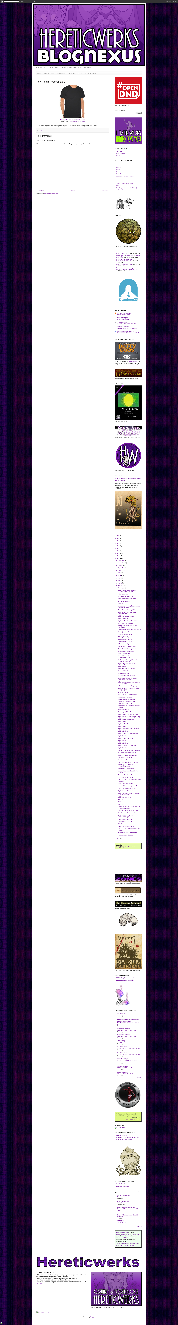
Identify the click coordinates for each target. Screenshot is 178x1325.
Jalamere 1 (121, 604)
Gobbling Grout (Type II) (125, 642)
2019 (118, 541)
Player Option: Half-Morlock (126, 826)
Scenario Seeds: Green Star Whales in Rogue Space (129, 689)
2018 (118, 543)
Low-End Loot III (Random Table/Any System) (129, 829)
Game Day (120, 1015)
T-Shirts (43, 131)
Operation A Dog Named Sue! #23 (126, 324)
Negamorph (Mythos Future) (126, 712)
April (119, 581)
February (121, 586)
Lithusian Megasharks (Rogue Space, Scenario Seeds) (129, 683)
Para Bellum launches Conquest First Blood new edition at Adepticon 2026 (127, 268)
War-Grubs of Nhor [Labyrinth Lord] (128, 762)
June (119, 576)
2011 (118, 839)
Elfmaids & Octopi (122, 1059)
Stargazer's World (122, 1072)
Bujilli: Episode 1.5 (123, 743)
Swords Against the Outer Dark (126, 1207)
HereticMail (39, 1284)
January (120, 588)
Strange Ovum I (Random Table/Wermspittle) (125, 816)
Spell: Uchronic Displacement (126, 813)
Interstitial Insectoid (124, 601)
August (120, 571)
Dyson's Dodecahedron (124, 1029)
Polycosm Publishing (122, 1186)
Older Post (105, 191)
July (119, 573)
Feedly (118, 847)
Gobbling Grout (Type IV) (125, 637)
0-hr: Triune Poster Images (124, 1140)
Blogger (92, 1317)
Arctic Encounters (121, 1135)
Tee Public (119, 151)
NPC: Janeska (122, 824)
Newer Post (40, 191)
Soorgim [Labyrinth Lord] (125, 822)
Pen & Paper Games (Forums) (125, 176)
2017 (118, 546)
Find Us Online (49, 73)
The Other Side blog (122, 1066)
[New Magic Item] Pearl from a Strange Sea (128, 1023)
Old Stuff (72, 73)
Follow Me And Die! (123, 327)
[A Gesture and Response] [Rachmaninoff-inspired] (124, 260)
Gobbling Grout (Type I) (124, 644)
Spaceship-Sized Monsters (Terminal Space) (129, 706)
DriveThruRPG (120, 154)
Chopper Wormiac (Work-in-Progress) (129, 750)
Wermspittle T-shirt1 (67, 120)
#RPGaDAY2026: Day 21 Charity (126, 1068)
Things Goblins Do (122, 1222)
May (119, 578)
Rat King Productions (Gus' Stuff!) (126, 188)
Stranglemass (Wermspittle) (126, 651)
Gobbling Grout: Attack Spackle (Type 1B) (130, 630)
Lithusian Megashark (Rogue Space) (128, 686)
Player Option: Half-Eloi (125, 819)
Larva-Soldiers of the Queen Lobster (128, 786)
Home (39, 73)
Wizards (119, 1042)
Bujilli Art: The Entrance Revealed (128, 734)
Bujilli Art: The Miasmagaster (126, 724)
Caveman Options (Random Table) (128, 811)
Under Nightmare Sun (123, 319)
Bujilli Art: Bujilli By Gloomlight (127, 746)
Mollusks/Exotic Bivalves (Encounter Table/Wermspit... (129, 807)
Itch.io (118, 156)
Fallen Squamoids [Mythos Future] (128, 599)
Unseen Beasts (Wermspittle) (126, 699)
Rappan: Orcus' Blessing (123, 315)
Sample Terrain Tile (124, 654)
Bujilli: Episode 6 (123, 722)
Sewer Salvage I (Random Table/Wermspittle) (125, 656)
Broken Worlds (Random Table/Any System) (128, 772)
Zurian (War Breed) (123, 632)
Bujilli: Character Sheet (124, 797)
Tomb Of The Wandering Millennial (127, 1215)
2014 (118, 553)
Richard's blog (133, 362)
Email (133, 847)
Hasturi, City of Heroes (123, 1197)
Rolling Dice (120, 1203)
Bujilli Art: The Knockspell (125, 738)
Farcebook (119, 172)
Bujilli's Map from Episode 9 (126, 664)
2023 (118, 536)
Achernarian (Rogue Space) (126, 769)
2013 (118, 556)
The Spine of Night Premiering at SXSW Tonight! (128, 1209)
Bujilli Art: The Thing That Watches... (128, 621)
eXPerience (120, 1216)
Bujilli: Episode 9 (123, 666)
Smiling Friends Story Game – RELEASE (128, 333)
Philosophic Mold (123, 594)
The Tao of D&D (121, 1014)
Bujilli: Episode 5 (123, 726)
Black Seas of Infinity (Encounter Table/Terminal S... (128, 660)
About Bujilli (121, 799)
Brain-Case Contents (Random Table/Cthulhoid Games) (127, 591)
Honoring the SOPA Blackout (126, 676)
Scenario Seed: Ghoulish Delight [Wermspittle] (127, 613)
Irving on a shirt (123, 692)
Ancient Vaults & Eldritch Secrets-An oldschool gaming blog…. (128, 1020)
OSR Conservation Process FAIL (127, 753)
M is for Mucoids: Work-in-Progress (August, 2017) (128, 480)
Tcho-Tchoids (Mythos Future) (127, 788)
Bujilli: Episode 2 (123, 741)
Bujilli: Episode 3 (123, 736)
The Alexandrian (122, 1047)
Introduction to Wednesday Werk (127, 1244)
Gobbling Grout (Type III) (125, 639)
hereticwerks (80, 120)
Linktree (118, 170)
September (121, 568)
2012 (118, 558)
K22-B (80, 73)
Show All (140, 335)
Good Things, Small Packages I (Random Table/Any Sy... (127, 679)
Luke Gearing (121, 1041)
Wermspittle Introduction (125, 835)
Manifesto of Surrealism (132, 1119)
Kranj (119, 802)
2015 (118, 551)
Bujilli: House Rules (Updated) (126, 669)
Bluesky (118, 168)
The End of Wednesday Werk (126, 1245)
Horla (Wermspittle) (123, 710)
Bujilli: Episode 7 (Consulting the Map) (129, 717)
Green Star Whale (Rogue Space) (127, 695)
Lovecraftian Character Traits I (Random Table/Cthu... (127, 702)
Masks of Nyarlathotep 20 (124, 264)
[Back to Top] (1, 1323)
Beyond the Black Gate (123, 1195)
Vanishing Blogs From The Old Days (127, 328)
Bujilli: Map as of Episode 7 (126, 791)
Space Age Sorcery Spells (125, 784)
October (120, 566)
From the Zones (90, 73)
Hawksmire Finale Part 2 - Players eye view (127, 1061)
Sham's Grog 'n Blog (123, 1201)
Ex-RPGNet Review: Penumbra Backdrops (128, 1048)
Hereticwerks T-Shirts (77, 122)
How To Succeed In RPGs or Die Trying (127, 1233)
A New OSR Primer (122, 190)
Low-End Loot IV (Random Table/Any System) (129, 780)
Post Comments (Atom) (51, 194)
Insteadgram (120, 174)
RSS (129, 847)
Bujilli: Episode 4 (123, 731)
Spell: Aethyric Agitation (125, 758)
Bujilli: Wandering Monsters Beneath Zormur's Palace (128, 794)
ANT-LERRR (120, 1221)
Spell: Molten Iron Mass (125, 697)
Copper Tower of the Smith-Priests (126, 1030)
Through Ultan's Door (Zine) (124, 184)
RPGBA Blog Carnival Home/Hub (126, 978)
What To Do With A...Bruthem (126, 777)
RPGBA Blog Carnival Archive (125, 980)
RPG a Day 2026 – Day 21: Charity (126, 1074)
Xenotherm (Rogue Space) (125, 596)
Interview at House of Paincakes (127, 833)
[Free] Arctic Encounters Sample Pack (127, 1137)
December (121, 561)
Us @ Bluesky (61, 73)
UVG (117, 186)
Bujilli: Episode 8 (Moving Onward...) (128, 714)
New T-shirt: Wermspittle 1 (126, 623)
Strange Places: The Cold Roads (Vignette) (127, 626)
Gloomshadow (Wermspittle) (126, 610)
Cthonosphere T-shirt (124, 673)
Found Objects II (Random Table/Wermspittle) (125, 765)
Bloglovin (124, 847)
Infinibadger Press (121, 1184)
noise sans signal (122, 318)
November (121, 563)
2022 (118, 538)
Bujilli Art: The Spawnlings (126, 719)
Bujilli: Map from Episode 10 (126, 616)
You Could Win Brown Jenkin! (127, 671)
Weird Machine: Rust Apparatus (127, 649)
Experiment (121, 804)
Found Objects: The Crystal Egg (127, 647)
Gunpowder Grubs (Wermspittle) (127, 755)
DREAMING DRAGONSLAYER (125, 331)
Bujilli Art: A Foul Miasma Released (128, 729)
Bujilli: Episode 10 (123, 619)
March (120, 583)
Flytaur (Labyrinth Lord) (125, 775)
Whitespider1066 (122, 322)
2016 (118, 548)
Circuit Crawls (120, 254)
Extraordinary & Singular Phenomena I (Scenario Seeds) (129, 607)
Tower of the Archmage (124, 313)
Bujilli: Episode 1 (122, 748)
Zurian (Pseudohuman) (125, 635)
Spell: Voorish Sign (123, 760)
